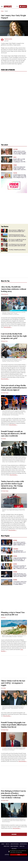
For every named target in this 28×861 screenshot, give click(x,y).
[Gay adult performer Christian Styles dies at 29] (6, 550)
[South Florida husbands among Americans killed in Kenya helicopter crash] (4, 235)
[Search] (17, 6)
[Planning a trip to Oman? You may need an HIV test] (14, 627)
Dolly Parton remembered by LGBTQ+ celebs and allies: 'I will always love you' (20, 567)
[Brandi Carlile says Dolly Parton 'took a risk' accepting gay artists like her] (6, 159)
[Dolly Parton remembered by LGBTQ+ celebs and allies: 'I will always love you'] (6, 566)
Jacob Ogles (4, 438)
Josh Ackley (4, 688)
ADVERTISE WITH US (23, 844)
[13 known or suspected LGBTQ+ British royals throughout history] (4, 249)
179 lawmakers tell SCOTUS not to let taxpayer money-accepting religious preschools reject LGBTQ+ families (19, 584)
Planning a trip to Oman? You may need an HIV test (12, 613)
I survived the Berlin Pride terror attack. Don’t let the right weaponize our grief (14, 336)
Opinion (15, 165)
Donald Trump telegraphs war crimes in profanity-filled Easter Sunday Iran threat (14, 724)
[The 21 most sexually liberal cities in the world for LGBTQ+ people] (4, 240)
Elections (15, 149)
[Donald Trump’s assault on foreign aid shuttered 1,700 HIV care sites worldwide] (14, 448)
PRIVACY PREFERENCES (14, 846)
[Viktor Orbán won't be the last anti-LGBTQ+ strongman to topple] (14, 697)
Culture (15, 564)
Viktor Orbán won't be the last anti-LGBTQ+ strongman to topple (13, 682)
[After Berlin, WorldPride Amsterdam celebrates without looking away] (14, 303)
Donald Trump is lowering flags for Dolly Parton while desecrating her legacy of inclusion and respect (19, 176)
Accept (18, 854)
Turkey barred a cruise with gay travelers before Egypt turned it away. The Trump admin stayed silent (12, 484)
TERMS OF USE (21, 846)
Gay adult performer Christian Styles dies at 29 (19, 551)
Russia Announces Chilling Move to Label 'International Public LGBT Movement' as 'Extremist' (17, 231)
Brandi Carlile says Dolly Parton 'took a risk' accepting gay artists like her (19, 161)
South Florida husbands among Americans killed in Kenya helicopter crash (17, 236)
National (15, 540)
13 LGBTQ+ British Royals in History (17, 249)
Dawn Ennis (4, 617)
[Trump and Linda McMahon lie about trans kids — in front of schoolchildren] (6, 558)
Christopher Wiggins (5, 392)
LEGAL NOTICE (14, 848)
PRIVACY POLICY (6, 846)
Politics (15, 173)
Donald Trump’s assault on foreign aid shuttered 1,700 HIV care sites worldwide (13, 433)
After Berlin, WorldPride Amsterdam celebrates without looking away (13, 289)
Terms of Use (19, 852)
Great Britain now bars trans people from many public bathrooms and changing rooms (17, 246)
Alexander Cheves (5, 341)
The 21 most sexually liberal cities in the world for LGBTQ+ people (17, 240)
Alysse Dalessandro (5, 294)
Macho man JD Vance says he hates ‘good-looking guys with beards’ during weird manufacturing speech (20, 575)
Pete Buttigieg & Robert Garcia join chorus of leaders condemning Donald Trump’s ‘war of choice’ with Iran (13, 794)
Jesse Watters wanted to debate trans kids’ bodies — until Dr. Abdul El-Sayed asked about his (20, 544)
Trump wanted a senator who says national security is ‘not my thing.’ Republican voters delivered (20, 153)
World (6, 11)
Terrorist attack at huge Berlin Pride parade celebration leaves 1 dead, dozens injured (14, 387)
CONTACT (3, 844)
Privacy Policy (12, 852)
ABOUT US (7, 844)
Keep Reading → (8, 327)
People (14, 157)
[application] (14, 185)
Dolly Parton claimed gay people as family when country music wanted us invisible (19, 169)
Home (2, 11)
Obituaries (15, 549)
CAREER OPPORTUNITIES (14, 844)
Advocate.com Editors (8, 38)
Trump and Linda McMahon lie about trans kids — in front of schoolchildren (19, 559)
